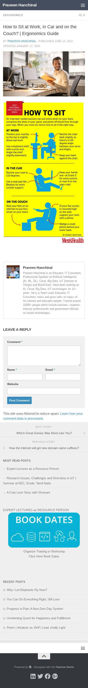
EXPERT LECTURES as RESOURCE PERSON (36, 510)
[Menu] (83, 5)
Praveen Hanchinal (20, 5)
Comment (14, 341)
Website (12, 384)
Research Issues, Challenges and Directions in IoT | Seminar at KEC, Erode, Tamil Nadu (39, 480)
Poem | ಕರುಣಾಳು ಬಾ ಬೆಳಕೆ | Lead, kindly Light (36, 627)
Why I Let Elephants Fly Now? (27, 590)
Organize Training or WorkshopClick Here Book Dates (44, 554)
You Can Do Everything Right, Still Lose (33, 599)
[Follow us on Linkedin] (33, 676)
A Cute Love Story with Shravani (28, 492)
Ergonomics (13, 15)
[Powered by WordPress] (30, 667)
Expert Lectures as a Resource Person (33, 468)
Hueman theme (65, 667)
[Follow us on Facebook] (48, 676)
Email (50, 369)
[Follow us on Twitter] (40, 676)
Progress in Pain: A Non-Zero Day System (35, 608)
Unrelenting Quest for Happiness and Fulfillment (38, 618)
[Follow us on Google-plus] (55, 676)
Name (12, 369)
